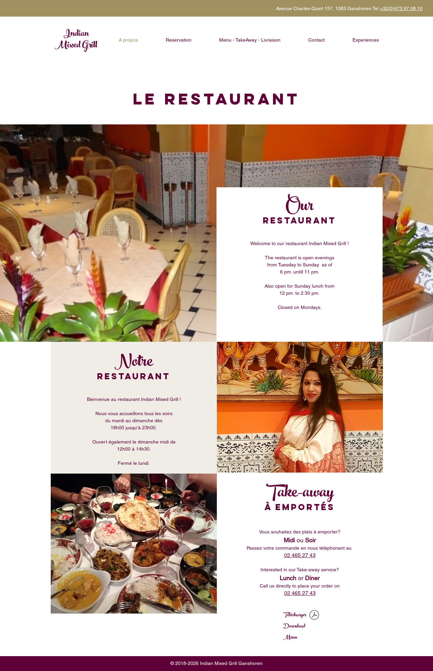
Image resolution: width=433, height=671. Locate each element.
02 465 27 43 (300, 555)
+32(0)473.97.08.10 (401, 8)
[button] (134, 544)
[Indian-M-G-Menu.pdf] (314, 616)
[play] (198, 479)
